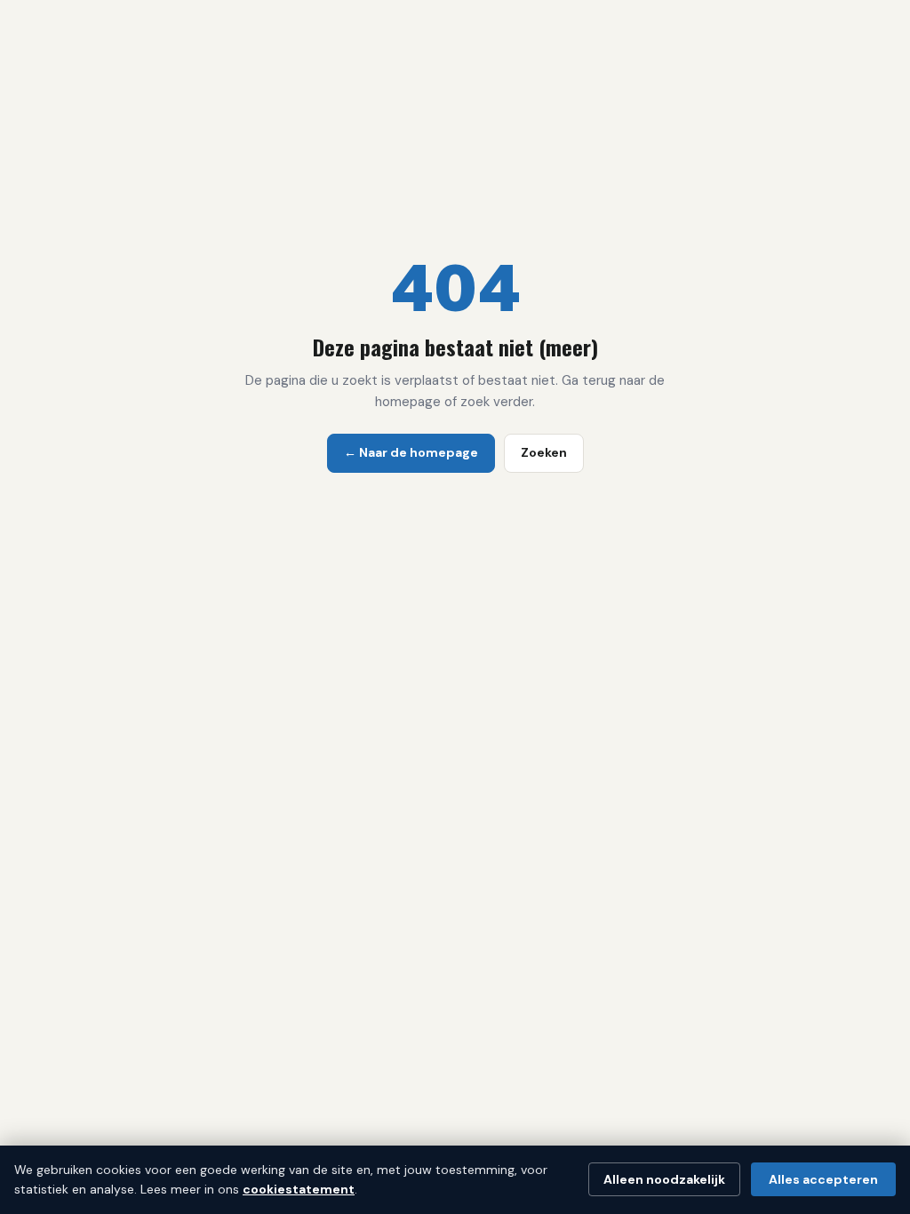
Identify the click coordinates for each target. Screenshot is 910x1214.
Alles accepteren (823, 1179)
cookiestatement (299, 1189)
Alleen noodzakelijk (664, 1179)
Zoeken (544, 452)
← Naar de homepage (411, 452)
